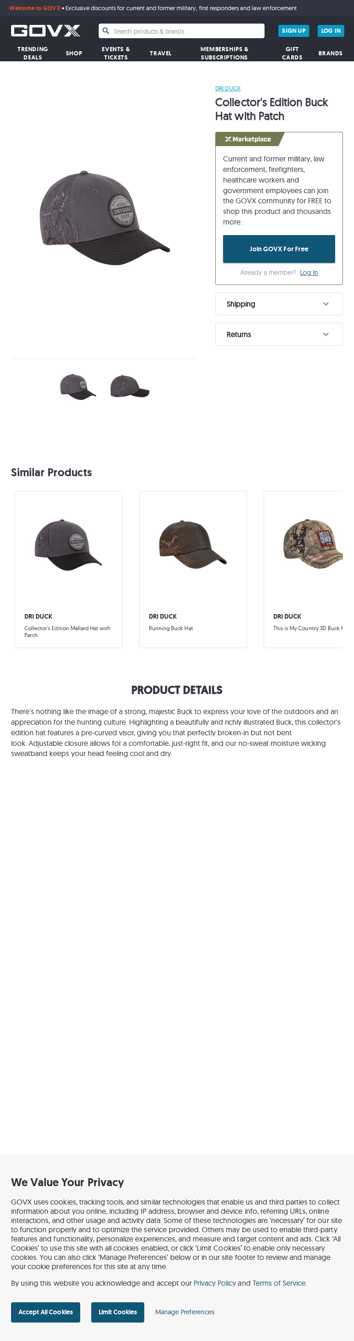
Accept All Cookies (45, 1312)
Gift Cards (292, 53)
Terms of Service (279, 1283)
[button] (279, 304)
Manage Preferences (184, 1312)
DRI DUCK (227, 88)
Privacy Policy (215, 1283)
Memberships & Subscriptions (225, 53)
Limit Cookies (118, 1312)
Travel (161, 53)
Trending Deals (33, 53)
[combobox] (182, 31)
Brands (331, 53)
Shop (74, 53)
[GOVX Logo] (45, 30)
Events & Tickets (116, 53)
